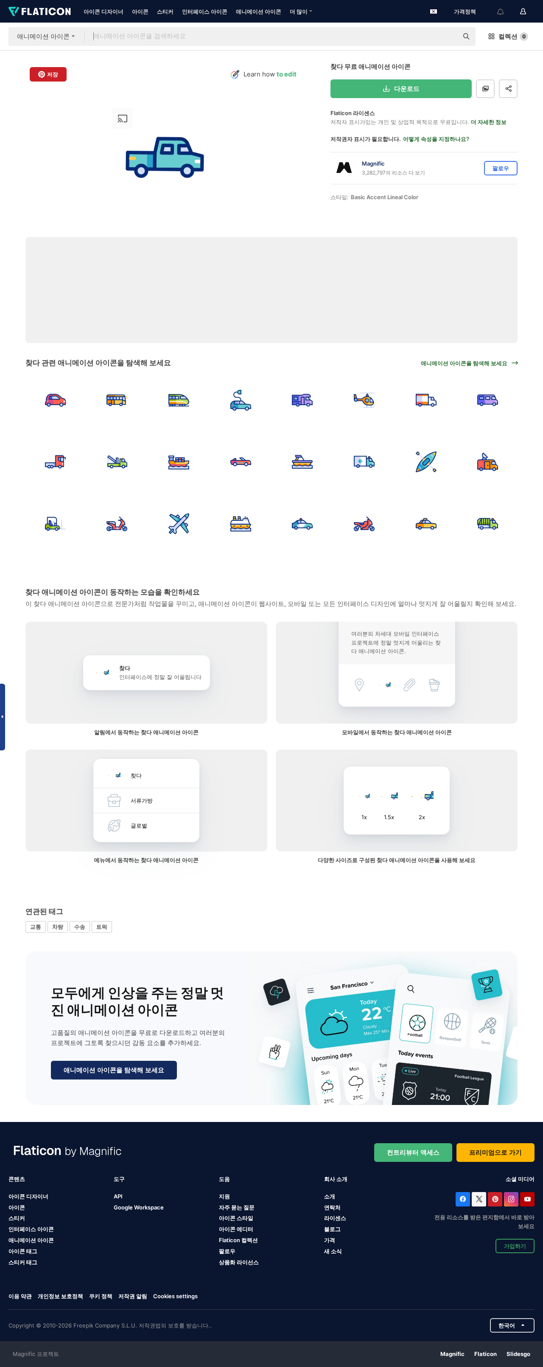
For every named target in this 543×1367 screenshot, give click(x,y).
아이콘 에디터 (236, 1229)
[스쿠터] (117, 523)
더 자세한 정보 (489, 121)
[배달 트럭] (426, 400)
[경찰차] (302, 523)
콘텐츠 (16, 1178)
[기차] (178, 400)
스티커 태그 (22, 1262)
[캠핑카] (302, 400)
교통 (35, 926)
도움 (224, 1178)
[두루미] (117, 462)
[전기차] (240, 400)
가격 (329, 1240)
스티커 (165, 11)
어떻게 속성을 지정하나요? (436, 138)
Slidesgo (518, 1353)
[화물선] (178, 462)
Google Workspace (139, 1207)
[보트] (302, 462)
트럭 (101, 926)
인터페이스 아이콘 (204, 11)
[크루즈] (240, 523)
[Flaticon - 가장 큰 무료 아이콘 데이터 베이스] (39, 11)
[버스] (117, 400)
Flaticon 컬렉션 (238, 1240)
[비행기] (178, 523)
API (118, 1196)
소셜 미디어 (520, 1178)
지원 (224, 1196)
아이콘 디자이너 (103, 11)
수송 (79, 926)
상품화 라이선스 (239, 1262)
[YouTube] (527, 1199)
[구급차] (364, 462)
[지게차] (55, 523)
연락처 (332, 1207)
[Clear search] (447, 36)
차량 (57, 926)
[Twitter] (479, 1199)
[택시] (426, 523)
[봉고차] (487, 400)
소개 (329, 1196)
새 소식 (333, 1251)
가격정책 (465, 11)
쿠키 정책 (100, 1296)
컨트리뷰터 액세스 (413, 1152)
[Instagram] (511, 1199)
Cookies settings (175, 1296)
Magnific (452, 1353)
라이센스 (335, 1218)
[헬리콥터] (364, 400)
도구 (119, 1178)
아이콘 (140, 11)
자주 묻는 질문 (237, 1207)
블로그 (332, 1229)
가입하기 (515, 1246)
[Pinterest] (495, 1199)
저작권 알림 (132, 1296)
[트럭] (55, 462)
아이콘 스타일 (236, 1218)
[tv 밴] (487, 462)
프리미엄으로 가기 (495, 1152)
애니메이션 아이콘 (258, 11)
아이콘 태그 (22, 1251)
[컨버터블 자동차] (240, 462)
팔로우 (227, 1251)
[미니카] (55, 400)
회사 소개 (335, 1178)
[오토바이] (364, 523)
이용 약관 (20, 1296)
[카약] (426, 462)
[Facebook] (463, 1199)
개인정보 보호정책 (60, 1296)
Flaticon (485, 1353)
